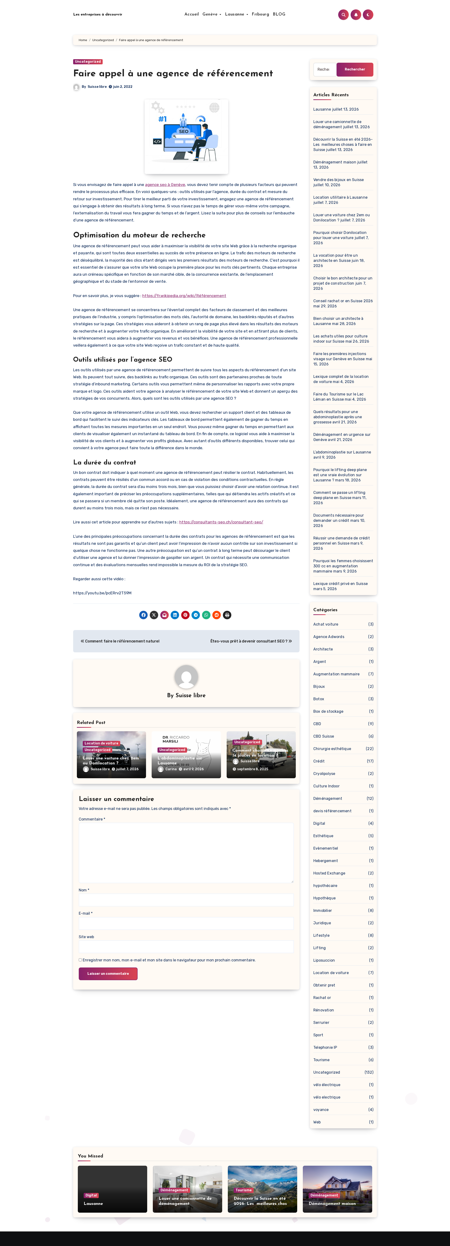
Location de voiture (101, 743)
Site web (86, 937)
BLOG (279, 14)
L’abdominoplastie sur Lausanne (342, 452)
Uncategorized (88, 62)
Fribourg (260, 14)
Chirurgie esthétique (332, 749)
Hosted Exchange (329, 873)
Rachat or (322, 997)
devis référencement (332, 811)
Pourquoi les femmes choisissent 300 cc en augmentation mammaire (343, 566)
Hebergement (325, 861)
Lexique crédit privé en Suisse (340, 583)
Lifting (319, 948)
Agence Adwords (328, 637)
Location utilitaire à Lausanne (340, 197)
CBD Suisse (323, 736)
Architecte (323, 649)
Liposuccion (324, 960)
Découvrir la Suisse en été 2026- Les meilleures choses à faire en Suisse (343, 144)
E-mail (86, 913)
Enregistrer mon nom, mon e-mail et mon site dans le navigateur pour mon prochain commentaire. (169, 960)
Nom (84, 890)
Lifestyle (321, 935)
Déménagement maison (334, 162)
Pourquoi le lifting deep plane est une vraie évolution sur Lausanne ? (340, 475)
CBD (317, 724)
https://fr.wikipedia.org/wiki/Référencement (184, 295)
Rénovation (323, 1010)
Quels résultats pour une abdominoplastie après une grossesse (337, 417)
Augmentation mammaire (336, 674)
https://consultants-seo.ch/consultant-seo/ (221, 522)
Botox (318, 699)
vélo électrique (326, 1085)
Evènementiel (325, 848)
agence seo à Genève (165, 184)
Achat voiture (325, 624)
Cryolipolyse (324, 773)
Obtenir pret (324, 985)
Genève (210, 14)
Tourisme (321, 1060)
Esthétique (323, 836)
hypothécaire (325, 885)
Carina (171, 769)
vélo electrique (326, 1097)
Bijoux (319, 686)
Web (317, 1122)
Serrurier (321, 1022)
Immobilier (322, 910)
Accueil (191, 14)
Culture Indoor (326, 786)
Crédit (319, 761)
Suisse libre (97, 87)
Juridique (322, 923)
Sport (318, 1035)
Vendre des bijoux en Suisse (338, 180)
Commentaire (92, 819)
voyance (321, 1109)
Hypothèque (324, 898)
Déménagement (327, 798)
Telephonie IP (325, 1047)
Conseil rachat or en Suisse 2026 (343, 301)
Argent (319, 661)
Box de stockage (328, 711)
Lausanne (235, 14)
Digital (319, 823)
